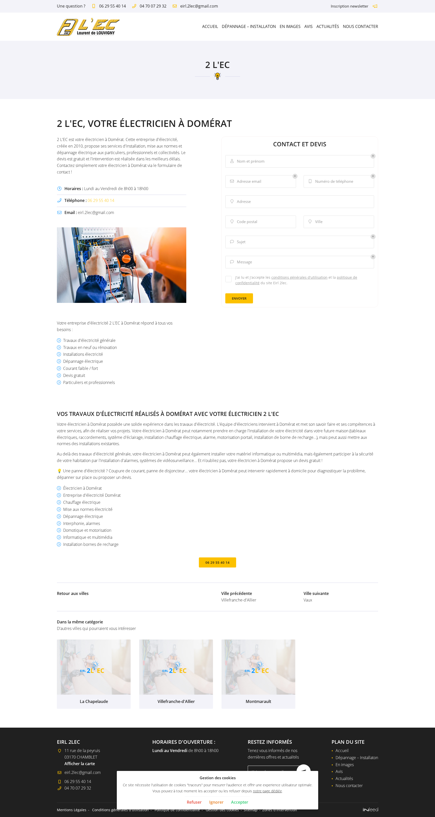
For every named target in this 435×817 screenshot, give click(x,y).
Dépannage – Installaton (249, 26)
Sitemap (251, 809)
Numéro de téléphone (331, 181)
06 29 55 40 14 (101, 200)
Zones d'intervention (279, 809)
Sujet (238, 241)
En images (290, 26)
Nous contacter (360, 26)
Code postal (244, 221)
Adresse (241, 201)
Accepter (239, 802)
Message (241, 261)
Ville (315, 221)
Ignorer (216, 802)
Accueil (210, 26)
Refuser (194, 802)
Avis (308, 26)
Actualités (327, 26)
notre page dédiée (267, 791)
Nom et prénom (247, 161)
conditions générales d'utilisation (299, 277)
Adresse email (246, 181)
